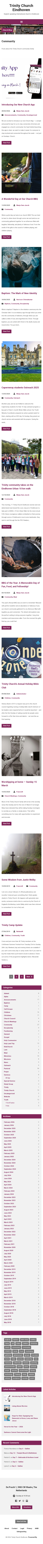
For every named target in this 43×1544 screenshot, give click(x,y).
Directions (27, 1507)
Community (21, 115)
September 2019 (10, 1279)
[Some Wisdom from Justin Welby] (21, 872)
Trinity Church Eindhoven (21, 7)
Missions (7, 1059)
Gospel (6, 1037)
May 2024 (7, 1182)
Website (7, 1097)
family (15, 1351)
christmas (34, 1343)
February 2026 (9, 1122)
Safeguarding (21, 1532)
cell (13, 1343)
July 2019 (7, 1285)
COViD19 (8, 1351)
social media (24, 1370)
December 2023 (9, 1197)
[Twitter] (20, 1501)
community (26, 1347)
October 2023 (9, 1203)
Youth (22, 935)
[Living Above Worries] (7, 1410)
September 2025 (10, 1138)
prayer (7, 1370)
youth (32, 1378)
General (7, 1034)
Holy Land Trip (9, 1043)
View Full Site (21, 1521)
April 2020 (7, 1260)
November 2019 (9, 1272)
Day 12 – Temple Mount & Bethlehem (23, 1453)
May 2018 (7, 1322)
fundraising (29, 1351)
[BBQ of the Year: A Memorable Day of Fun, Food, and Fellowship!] (21, 575)
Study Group (8, 1084)
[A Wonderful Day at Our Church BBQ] (21, 191)
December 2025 (9, 1128)
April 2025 (7, 1147)
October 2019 (9, 1275)
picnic (26, 1367)
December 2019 (9, 1269)
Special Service (9, 1081)
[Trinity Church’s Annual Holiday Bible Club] (21, 676)
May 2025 (7, 1144)
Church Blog (7, 30)
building (33, 1340)
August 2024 (8, 1172)
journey (20, 1359)
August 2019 (8, 1282)
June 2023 (8, 1213)
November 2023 (9, 1200)
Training (17, 1374)
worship (25, 1378)
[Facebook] (16, 1501)
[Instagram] (27, 1501)
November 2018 (9, 1304)
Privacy (29, 1528)
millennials (17, 1363)
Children (8, 698)
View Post (6, 143)
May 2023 (7, 1216)
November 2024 (9, 1163)
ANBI (36, 1528)
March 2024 (8, 1188)
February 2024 (9, 1191)
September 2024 (10, 1169)
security (14, 1370)
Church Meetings (11, 796)
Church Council (9, 1018)
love (36, 1359)
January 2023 (9, 1229)
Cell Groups (8, 1009)
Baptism (7, 304)
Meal (15, 597)
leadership (28, 1359)
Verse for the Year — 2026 (13, 1427)
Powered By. (32, 1537)
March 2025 (8, 1150)
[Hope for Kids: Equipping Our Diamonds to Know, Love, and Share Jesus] (7, 1419)
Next (28, 977)
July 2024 (7, 1175)
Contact (14, 1528)
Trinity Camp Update (12, 925)
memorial (8, 1363)
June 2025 (8, 1141)
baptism (15, 1340)
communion (16, 1347)
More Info (15, 1507)
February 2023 (9, 1225)
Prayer (6, 1072)
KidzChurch (8, 1047)
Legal (22, 1528)
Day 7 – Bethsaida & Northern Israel (25, 1457)
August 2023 (8, 1210)
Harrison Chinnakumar (24, 300)
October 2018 (9, 1307)
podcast (33, 1367)
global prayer (18, 1355)
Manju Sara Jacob (22, 111)
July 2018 (7, 1316)
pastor (20, 1367)
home (7, 1359)
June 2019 (8, 1288)
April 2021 (7, 1238)
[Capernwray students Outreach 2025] (21, 380)
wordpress (16, 1378)
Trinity (6, 1087)
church (7, 1347)
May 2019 (7, 1291)
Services (7, 1075)
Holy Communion (10, 1040)
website (31, 1374)
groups (27, 1355)
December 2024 (9, 1160)
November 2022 (9, 1235)
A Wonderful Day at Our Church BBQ (20, 199)
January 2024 (9, 1194)
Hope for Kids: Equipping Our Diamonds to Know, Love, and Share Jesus (25, 1418)
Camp (6, 1006)
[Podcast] (23, 1501)
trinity (24, 1374)
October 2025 (9, 1135)
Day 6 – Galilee (24, 1449)
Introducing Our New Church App (18, 104)
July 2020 (7, 1254)
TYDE (7, 1106)
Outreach (17, 398)
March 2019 (8, 1297)
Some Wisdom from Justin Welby (19, 879)
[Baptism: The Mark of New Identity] (21, 286)
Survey (32, 1370)
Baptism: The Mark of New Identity (20, 293)
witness (7, 1378)
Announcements (11, 115)
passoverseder (10, 1367)
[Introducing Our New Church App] (21, 97)
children (25, 1343)
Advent (6, 993)
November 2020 (9, 1247)
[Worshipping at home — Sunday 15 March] (21, 774)
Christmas (7, 1015)
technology (8, 1374)
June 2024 (8, 1178)
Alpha (6, 997)
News (6, 1062)
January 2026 (9, 1125)
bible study (24, 1340)
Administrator (21, 694)
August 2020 (8, 1250)
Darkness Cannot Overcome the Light (17, 1432)
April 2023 (7, 1219)
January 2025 (9, 1156)
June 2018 (8, 1319)
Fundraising (8, 1031)
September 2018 (10, 1310)
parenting (34, 1363)
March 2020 (8, 1263)
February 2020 (9, 1266)
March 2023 (8, 1222)
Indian (13, 1359)
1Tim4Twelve (10, 1103)
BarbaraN (19, 931)
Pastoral (7, 1068)
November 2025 (9, 1131)
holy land (35, 1355)
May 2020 (7, 1257)
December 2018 (9, 1301)
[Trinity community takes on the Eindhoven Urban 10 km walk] (21, 477)
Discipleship (24, 304)
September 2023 (10, 1207)
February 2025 (9, 1153)
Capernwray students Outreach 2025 (20, 387)
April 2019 (7, 1294)
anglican (7, 1340)
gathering (8, 1355)
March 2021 (8, 1241)
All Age (8, 1078)
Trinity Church (9, 1090)
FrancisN (19, 792)
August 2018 (8, 1313)
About (6, 1528)
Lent (5, 1050)
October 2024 (9, 1166)
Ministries (7, 1056)
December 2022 (9, 1232)
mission (25, 1363)
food (21, 1351)
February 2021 (9, 1244)
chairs (18, 1343)
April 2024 (7, 1185)
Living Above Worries (19, 1406)
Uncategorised (31, 115)
